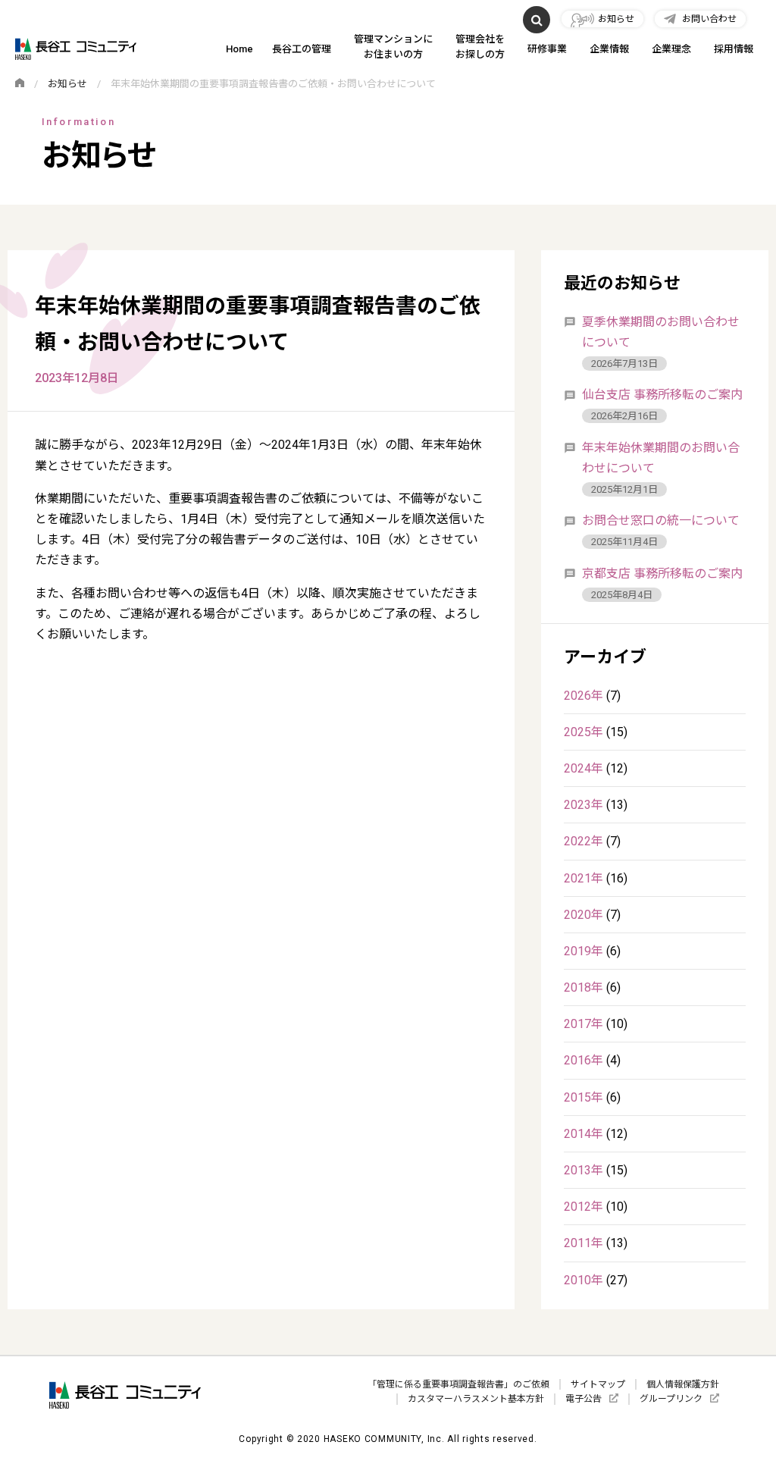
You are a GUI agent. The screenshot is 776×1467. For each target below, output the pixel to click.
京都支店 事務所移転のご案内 (662, 573)
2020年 (583, 914)
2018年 (583, 987)
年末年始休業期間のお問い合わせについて (661, 457)
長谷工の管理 (301, 49)
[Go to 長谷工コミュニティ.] (19, 83)
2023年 (583, 805)
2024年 (583, 768)
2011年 (583, 1243)
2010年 (583, 1280)
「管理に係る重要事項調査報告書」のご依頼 (458, 1384)
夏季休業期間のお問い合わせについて (661, 332)
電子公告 (583, 1398)
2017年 (583, 1024)
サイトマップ (598, 1384)
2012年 (583, 1206)
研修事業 (547, 49)
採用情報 (733, 49)
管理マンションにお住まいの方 (393, 46)
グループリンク (671, 1398)
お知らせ (616, 19)
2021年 (583, 878)
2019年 (583, 951)
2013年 (583, 1170)
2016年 (583, 1060)
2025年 (583, 732)
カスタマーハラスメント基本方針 (476, 1398)
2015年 (583, 1097)
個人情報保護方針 (682, 1384)
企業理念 (671, 49)
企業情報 (609, 49)
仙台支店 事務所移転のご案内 (662, 394)
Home (239, 49)
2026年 (583, 695)
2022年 (583, 841)
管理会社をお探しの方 (480, 46)
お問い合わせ (709, 19)
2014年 (583, 1134)
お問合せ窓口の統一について (661, 520)
